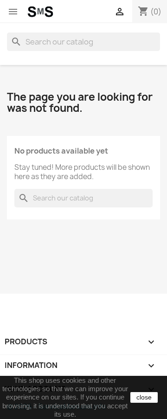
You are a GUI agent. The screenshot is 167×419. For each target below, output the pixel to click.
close (144, 397)
